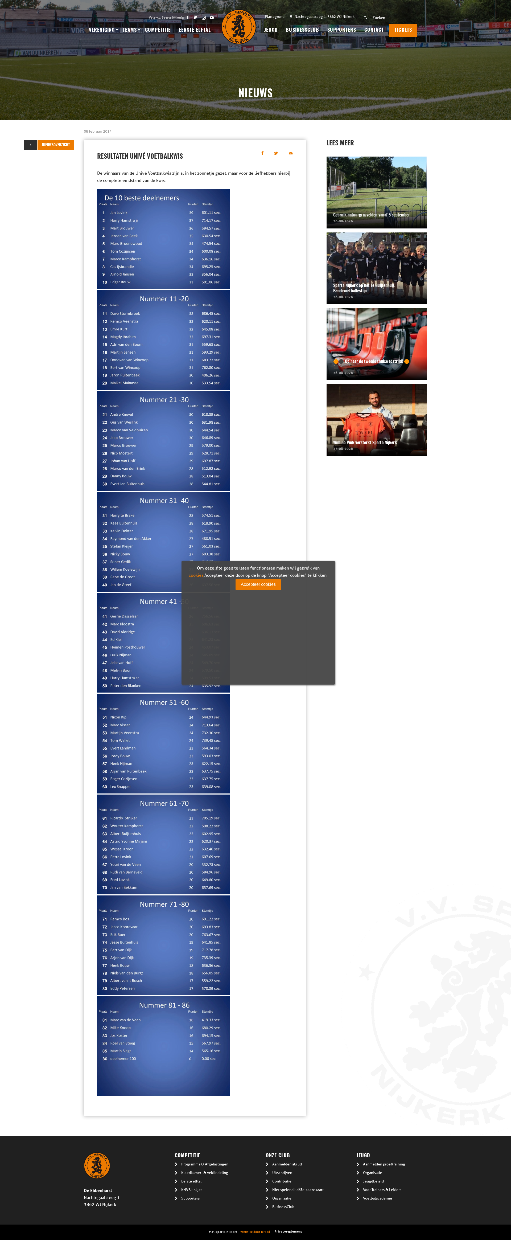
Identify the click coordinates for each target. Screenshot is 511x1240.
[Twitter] (195, 17)
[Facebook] (187, 17)
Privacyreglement (288, 1231)
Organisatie (281, 1198)
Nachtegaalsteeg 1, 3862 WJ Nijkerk (325, 16)
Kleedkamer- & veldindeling (204, 1173)
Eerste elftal (191, 1181)
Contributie (281, 1181)
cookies (196, 575)
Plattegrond (275, 16)
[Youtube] (212, 17)
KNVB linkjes (191, 1190)
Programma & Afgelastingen (204, 1164)
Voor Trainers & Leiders (382, 1190)
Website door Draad (255, 1231)
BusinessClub (283, 1207)
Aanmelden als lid (287, 1164)
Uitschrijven (282, 1173)
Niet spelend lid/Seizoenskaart (298, 1190)
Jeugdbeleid (373, 1181)
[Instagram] (203, 17)
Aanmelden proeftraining (384, 1164)
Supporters (190, 1198)
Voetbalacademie (377, 1198)
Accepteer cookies (258, 584)
